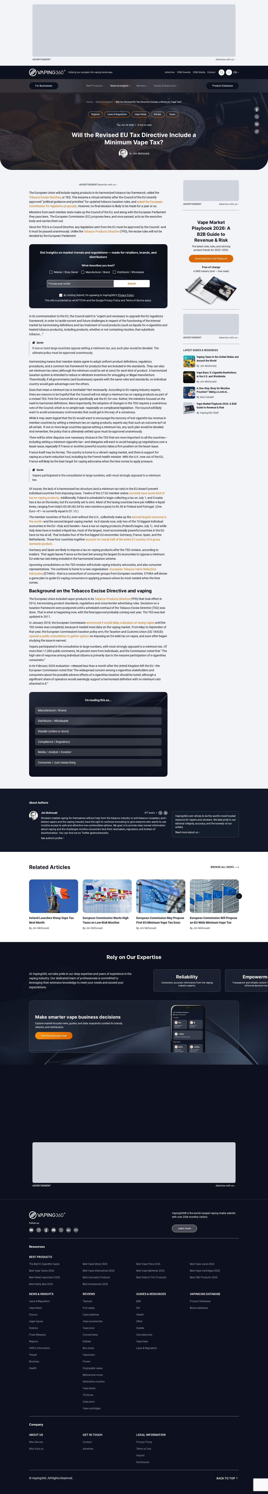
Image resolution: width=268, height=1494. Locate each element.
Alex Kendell (207, 397)
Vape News (35, 1307)
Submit (132, 283)
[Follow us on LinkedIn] (257, 124)
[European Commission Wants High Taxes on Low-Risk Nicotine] (107, 896)
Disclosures (142, 1462)
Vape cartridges (91, 1408)
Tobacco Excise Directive (45, 197)
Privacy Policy (144, 1442)
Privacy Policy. (126, 295)
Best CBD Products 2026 (204, 1277)
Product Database (200, 1301)
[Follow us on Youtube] (31, 1230)
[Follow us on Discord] (53, 1230)
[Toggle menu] (229, 72)
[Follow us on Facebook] (257, 109)
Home (89, 102)
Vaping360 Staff (209, 412)
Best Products (40, 1257)
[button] (236, 72)
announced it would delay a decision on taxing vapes (120, 622)
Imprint (140, 1455)
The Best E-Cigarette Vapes (44, 1264)
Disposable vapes (93, 1368)
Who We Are (36, 1442)
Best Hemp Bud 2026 (41, 1284)
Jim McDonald (141, 153)
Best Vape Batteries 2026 (150, 1270)
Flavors (33, 1314)
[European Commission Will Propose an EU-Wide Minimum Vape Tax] (214, 896)
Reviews (89, 1294)
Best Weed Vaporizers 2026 (44, 1277)
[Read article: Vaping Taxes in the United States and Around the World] (189, 361)
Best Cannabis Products (96, 1277)
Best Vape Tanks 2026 (41, 1270)
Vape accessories (92, 1321)
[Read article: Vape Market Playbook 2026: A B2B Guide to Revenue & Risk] (189, 408)
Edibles (87, 1341)
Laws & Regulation (39, 1301)
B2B (138, 1301)
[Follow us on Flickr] (76, 1230)
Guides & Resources (151, 1294)
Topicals (87, 1301)
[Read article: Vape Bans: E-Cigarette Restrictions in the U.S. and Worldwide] (189, 377)
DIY (138, 1307)
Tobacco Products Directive (101, 231)
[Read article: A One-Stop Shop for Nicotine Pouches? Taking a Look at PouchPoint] (189, 393)
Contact (211, 72)
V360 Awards (184, 72)
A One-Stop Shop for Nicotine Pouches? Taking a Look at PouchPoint (213, 392)
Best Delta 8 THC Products (151, 1277)
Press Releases (37, 1334)
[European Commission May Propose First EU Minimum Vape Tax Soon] (161, 896)
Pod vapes (89, 1307)
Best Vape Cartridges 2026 (205, 1270)
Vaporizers (89, 1354)
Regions (33, 1341)
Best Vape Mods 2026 (95, 1264)
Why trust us (36, 1448)
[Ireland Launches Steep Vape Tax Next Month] (53, 896)
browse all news (222, 867)
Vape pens (89, 1401)
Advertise (170, 72)
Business (34, 1361)
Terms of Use (143, 1448)
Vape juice (88, 1328)
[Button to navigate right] (239, 896)
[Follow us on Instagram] (38, 1230)
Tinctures (88, 1394)
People (33, 1354)
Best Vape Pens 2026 (148, 1264)
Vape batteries (91, 1314)
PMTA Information (39, 1348)
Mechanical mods (93, 1374)
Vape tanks (89, 1388)
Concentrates (90, 1334)
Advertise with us (225, 59)
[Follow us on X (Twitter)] (257, 116)
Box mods (88, 1348)
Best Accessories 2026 (95, 1284)
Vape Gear (142, 1341)
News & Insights (104, 102)
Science (33, 1328)
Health (33, 1368)
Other (139, 1321)
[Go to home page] (47, 72)
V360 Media (199, 72)
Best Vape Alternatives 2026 (99, 1270)
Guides (140, 1328)
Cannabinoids (144, 1334)
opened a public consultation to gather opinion (59, 636)
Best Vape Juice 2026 (202, 1264)
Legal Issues (36, 1321)
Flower (86, 1361)
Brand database (199, 1307)
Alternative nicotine (93, 1381)
